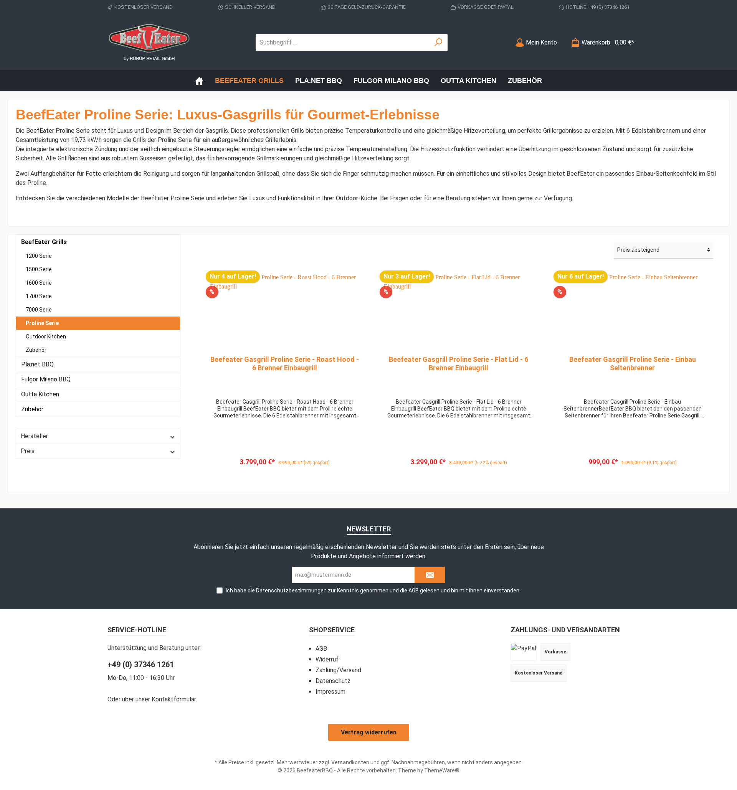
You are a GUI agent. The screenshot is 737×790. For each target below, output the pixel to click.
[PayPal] (524, 651)
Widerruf (327, 659)
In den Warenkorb (284, 471)
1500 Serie (39, 269)
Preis (28, 451)
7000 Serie (39, 310)
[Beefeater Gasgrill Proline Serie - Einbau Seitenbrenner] (632, 311)
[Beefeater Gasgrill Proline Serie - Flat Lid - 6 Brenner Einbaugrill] (458, 311)
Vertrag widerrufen (369, 732)
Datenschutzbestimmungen (291, 590)
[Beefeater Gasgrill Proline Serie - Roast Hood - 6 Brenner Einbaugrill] (284, 311)
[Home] (199, 80)
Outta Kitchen (40, 394)
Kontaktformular (174, 699)
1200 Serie (39, 256)
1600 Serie (39, 283)
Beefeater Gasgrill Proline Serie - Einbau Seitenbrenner (632, 363)
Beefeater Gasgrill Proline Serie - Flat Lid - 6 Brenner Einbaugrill (458, 363)
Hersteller (34, 436)
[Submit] (430, 575)
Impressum (330, 691)
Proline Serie (42, 323)
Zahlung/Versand (338, 670)
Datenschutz (333, 680)
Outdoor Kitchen (46, 336)
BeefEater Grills (44, 242)
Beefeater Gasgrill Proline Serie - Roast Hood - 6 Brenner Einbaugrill (284, 363)
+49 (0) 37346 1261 (140, 664)
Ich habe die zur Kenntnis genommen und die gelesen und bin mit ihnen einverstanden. (373, 590)
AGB (413, 590)
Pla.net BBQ (37, 364)
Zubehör (36, 350)
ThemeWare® (441, 770)
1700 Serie (39, 296)
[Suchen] (439, 42)
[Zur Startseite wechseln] (149, 42)
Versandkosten (350, 762)
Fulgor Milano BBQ (46, 379)
